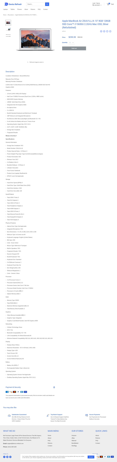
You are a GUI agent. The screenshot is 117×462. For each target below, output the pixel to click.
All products (11, 14)
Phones (19, 9)
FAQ (39, 9)
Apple (64, 31)
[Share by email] (110, 31)
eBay (73, 438)
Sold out (74, 48)
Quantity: (65, 42)
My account (96, 5)
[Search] (47, 4)
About (26, 9)
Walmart (74, 440)
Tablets (13, 9)
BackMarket (75, 443)
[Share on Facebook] (101, 31)
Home (4, 14)
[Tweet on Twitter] (107, 31)
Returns (33, 9)
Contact (45, 9)
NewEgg (74, 445)
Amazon (74, 435)
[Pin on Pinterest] (104, 31)
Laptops (5, 9)
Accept (91, 457)
